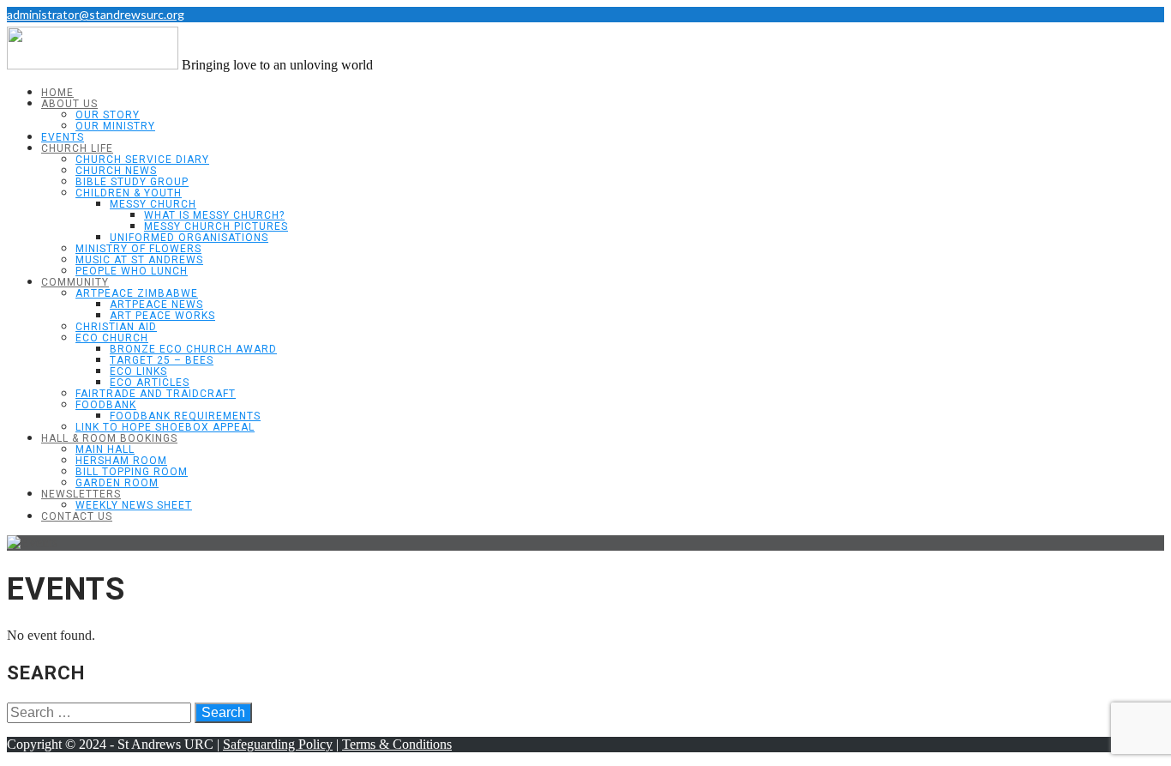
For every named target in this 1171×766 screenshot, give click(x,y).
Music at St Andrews (139, 260)
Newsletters (81, 494)
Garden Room (117, 483)
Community (75, 282)
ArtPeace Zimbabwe (136, 293)
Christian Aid (116, 327)
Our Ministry (115, 126)
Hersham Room (121, 461)
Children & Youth (128, 193)
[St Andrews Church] (92, 64)
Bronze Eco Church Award (193, 349)
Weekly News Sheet (133, 505)
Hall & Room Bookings (109, 438)
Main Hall (105, 449)
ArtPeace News (156, 305)
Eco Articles (149, 383)
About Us (69, 104)
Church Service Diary (142, 160)
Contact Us (76, 516)
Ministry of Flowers (138, 249)
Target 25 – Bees (161, 360)
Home (57, 93)
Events (62, 137)
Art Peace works (162, 316)
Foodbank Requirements (185, 416)
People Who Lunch (131, 271)
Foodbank (105, 405)
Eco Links (138, 371)
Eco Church (111, 338)
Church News (116, 171)
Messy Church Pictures (216, 226)
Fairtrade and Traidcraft (155, 394)
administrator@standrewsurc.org (95, 14)
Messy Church (153, 204)
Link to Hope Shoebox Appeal (165, 427)
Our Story (107, 115)
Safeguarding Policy (278, 744)
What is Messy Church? (214, 215)
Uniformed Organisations (189, 238)
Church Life (77, 148)
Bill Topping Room (131, 472)
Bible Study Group (132, 182)
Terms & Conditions (397, 744)
